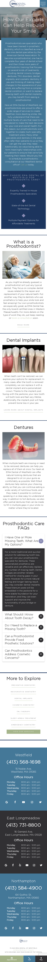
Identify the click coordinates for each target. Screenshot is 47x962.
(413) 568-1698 (23, 762)
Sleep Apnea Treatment (23, 718)
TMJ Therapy (23, 711)
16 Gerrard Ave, (23, 833)
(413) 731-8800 (23, 825)
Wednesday (13, 788)
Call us (23, 165)
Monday (11, 782)
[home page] (17, 3)
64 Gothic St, (23, 896)
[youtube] (23, 802)
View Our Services (23, 731)
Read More (23, 325)
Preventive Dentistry (24, 685)
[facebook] (15, 802)
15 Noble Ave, (23, 770)
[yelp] (20, 865)
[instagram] (32, 802)
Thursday (12, 791)
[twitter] (40, 802)
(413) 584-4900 (23, 888)
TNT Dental (37, 952)
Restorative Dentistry (23, 691)
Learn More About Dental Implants (23, 410)
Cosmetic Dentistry (23, 705)
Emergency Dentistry (23, 725)
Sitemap (16, 950)
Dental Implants (24, 698)
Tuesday (11, 785)
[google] (7, 802)
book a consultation (22, 318)
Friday (10, 794)
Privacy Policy (27, 950)
